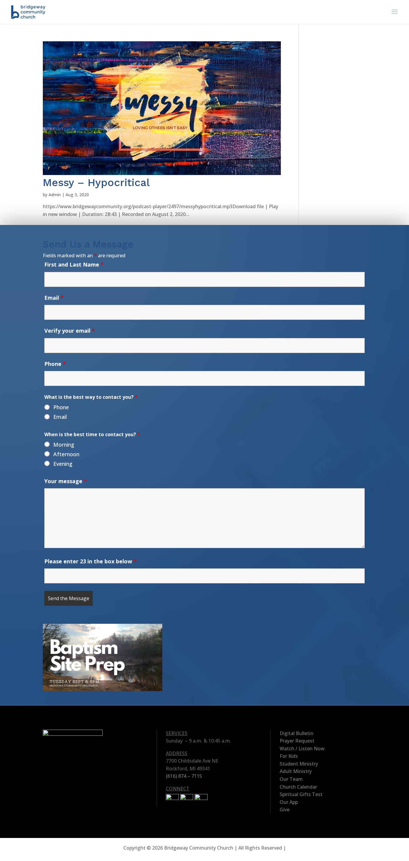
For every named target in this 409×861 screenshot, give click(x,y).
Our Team (291, 779)
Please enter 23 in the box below (90, 561)
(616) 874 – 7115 (184, 776)
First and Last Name (74, 264)
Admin (55, 194)
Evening (62, 464)
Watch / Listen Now (302, 748)
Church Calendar (298, 787)
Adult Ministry (296, 771)
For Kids (289, 756)
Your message (65, 481)
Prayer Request (297, 740)
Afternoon (66, 454)
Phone (55, 363)
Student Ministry (299, 763)
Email (53, 297)
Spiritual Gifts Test (301, 794)
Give (285, 809)
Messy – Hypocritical (96, 182)
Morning (63, 445)
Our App (289, 802)
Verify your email (69, 330)
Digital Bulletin (296, 733)
